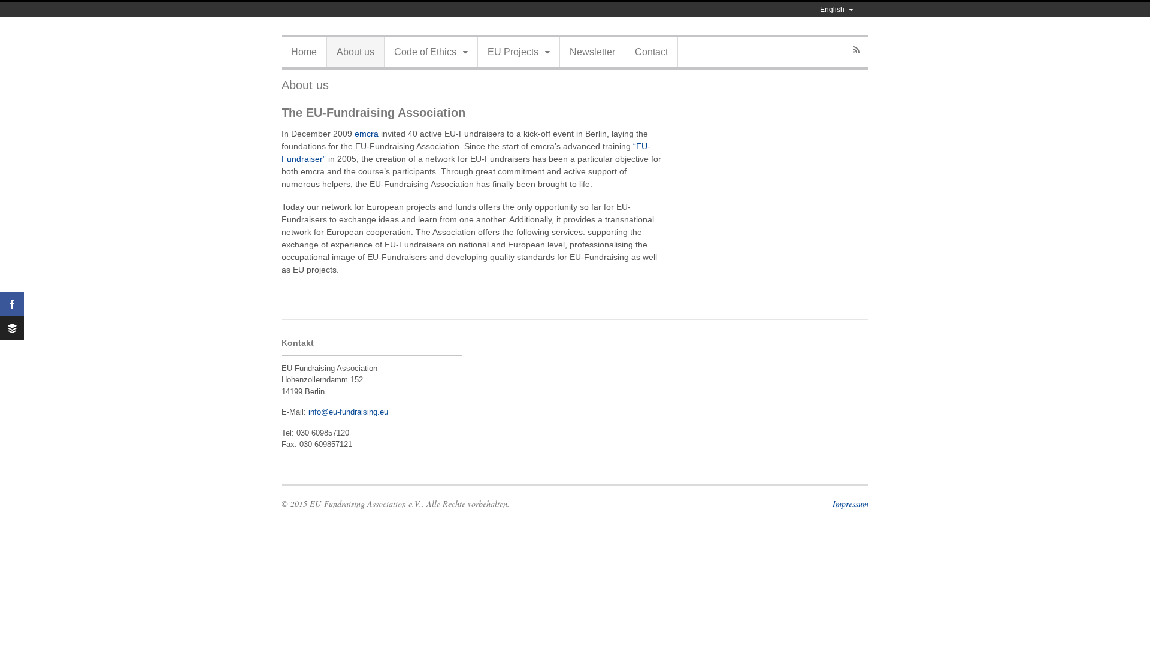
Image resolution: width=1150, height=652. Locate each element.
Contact (651, 52)
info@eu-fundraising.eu (348, 412)
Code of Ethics (425, 52)
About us (355, 52)
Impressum (850, 503)
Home (304, 52)
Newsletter (592, 52)
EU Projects (513, 52)
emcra (367, 133)
